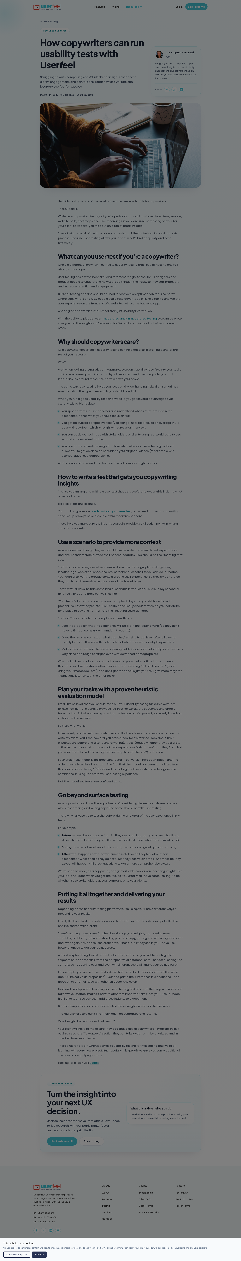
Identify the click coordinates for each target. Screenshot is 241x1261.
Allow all (39, 1254)
